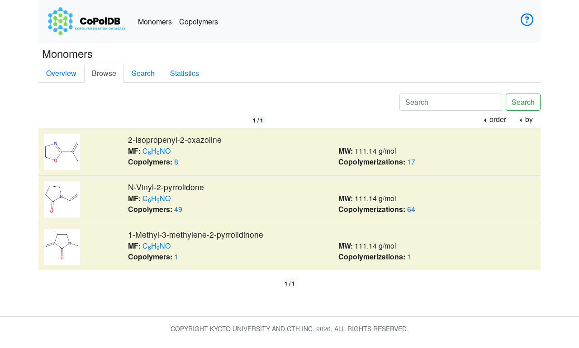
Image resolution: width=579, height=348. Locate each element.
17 (411, 161)
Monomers (155, 21)
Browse (104, 73)
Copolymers (198, 21)
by (528, 119)
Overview (61, 73)
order (497, 119)
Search (143, 73)
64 (411, 209)
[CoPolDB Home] (86, 22)
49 (178, 209)
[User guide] (527, 21)
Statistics (184, 73)
